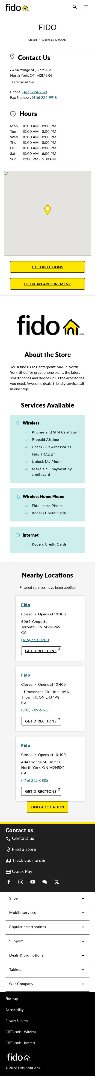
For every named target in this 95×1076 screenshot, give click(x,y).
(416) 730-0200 (35, 640)
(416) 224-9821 (34, 92)
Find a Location (47, 807)
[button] (74, 7)
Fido (25, 604)
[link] (20, 838)
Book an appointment (54, 284)
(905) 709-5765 (34, 710)
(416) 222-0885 (34, 780)
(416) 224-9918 (44, 97)
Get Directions (58, 267)
